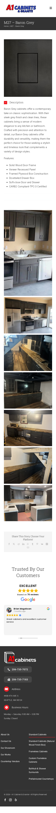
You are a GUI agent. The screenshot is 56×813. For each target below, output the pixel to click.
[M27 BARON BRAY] (28, 253)
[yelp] (15, 800)
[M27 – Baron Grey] (28, 40)
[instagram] (10, 800)
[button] (28, 103)
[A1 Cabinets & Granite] (22, 3)
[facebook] (5, 800)
